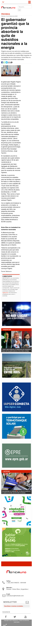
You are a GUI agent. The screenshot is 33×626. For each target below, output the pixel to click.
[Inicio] (8, 7)
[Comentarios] (11, 63)
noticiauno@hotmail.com (15, 596)
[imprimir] (9, 63)
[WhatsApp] (4, 63)
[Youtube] (25, 616)
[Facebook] (2, 63)
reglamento (5, 292)
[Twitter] (7, 63)
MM (4, 625)
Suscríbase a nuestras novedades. (13, 606)
